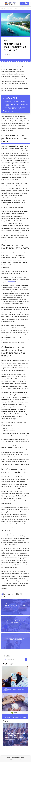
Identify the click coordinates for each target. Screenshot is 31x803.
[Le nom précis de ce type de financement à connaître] (15, 703)
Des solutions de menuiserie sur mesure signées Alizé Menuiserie (15, 638)
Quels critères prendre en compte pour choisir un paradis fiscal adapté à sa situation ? (16, 107)
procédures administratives (20, 163)
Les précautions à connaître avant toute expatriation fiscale (14, 110)
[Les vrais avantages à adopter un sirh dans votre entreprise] (15, 676)
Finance (8, 54)
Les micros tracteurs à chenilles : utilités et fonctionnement (15, 621)
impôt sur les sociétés (17, 277)
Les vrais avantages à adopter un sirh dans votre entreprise (13, 690)
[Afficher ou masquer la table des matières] (23, 98)
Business (6, 688)
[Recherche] (23, 3)
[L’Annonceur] (10, 3)
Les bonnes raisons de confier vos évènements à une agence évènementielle (15, 604)
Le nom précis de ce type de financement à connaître (14, 717)
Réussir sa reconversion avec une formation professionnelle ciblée (15, 735)
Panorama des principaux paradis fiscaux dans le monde (16, 105)
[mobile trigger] (2, 3)
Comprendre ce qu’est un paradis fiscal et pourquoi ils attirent (15, 102)
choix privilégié (11, 281)
